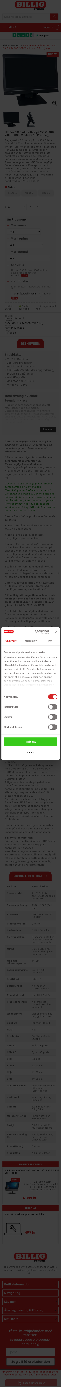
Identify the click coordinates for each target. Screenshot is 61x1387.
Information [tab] (30, 640)
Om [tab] (50, 640)
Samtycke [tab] (11, 640)
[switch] (52, 707)
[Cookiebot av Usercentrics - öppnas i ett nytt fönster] (36, 632)
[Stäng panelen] (56, 632)
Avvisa (30, 752)
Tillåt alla (31, 741)
